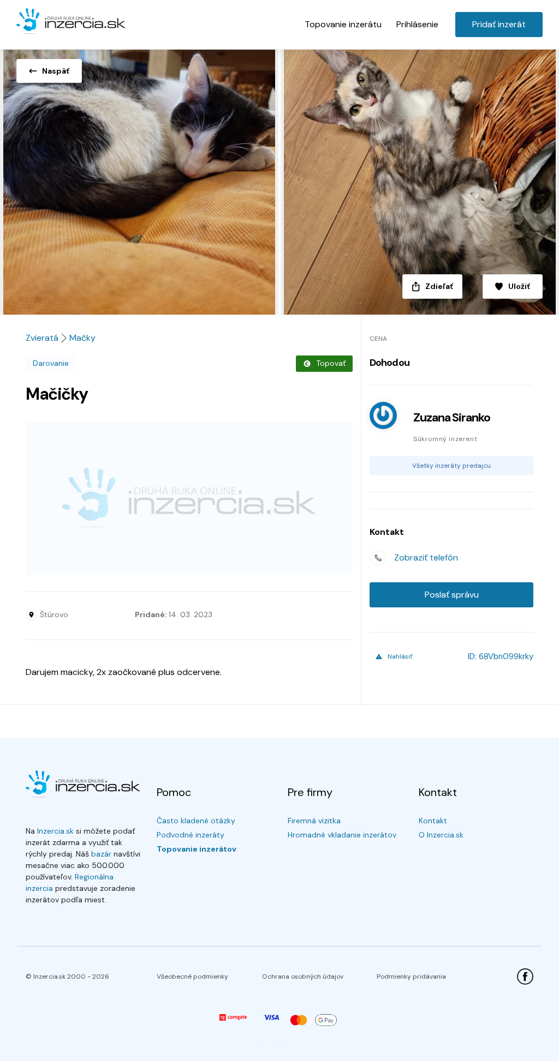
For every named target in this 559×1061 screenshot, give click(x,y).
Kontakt (433, 820)
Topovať (331, 363)
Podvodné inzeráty (190, 835)
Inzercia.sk (55, 831)
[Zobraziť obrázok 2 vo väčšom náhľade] (419, 179)
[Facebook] (525, 976)
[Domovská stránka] (71, 21)
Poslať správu (452, 594)
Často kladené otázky (196, 820)
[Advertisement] (189, 498)
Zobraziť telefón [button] (426, 557)
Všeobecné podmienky (192, 976)
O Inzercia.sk (441, 835)
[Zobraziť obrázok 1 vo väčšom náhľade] (140, 179)
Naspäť (55, 71)
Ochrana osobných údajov (302, 976)
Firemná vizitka (314, 820)
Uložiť (519, 286)
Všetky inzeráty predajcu (451, 465)
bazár (101, 854)
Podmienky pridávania (411, 976)
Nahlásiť (400, 656)
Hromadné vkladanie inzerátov (342, 835)
